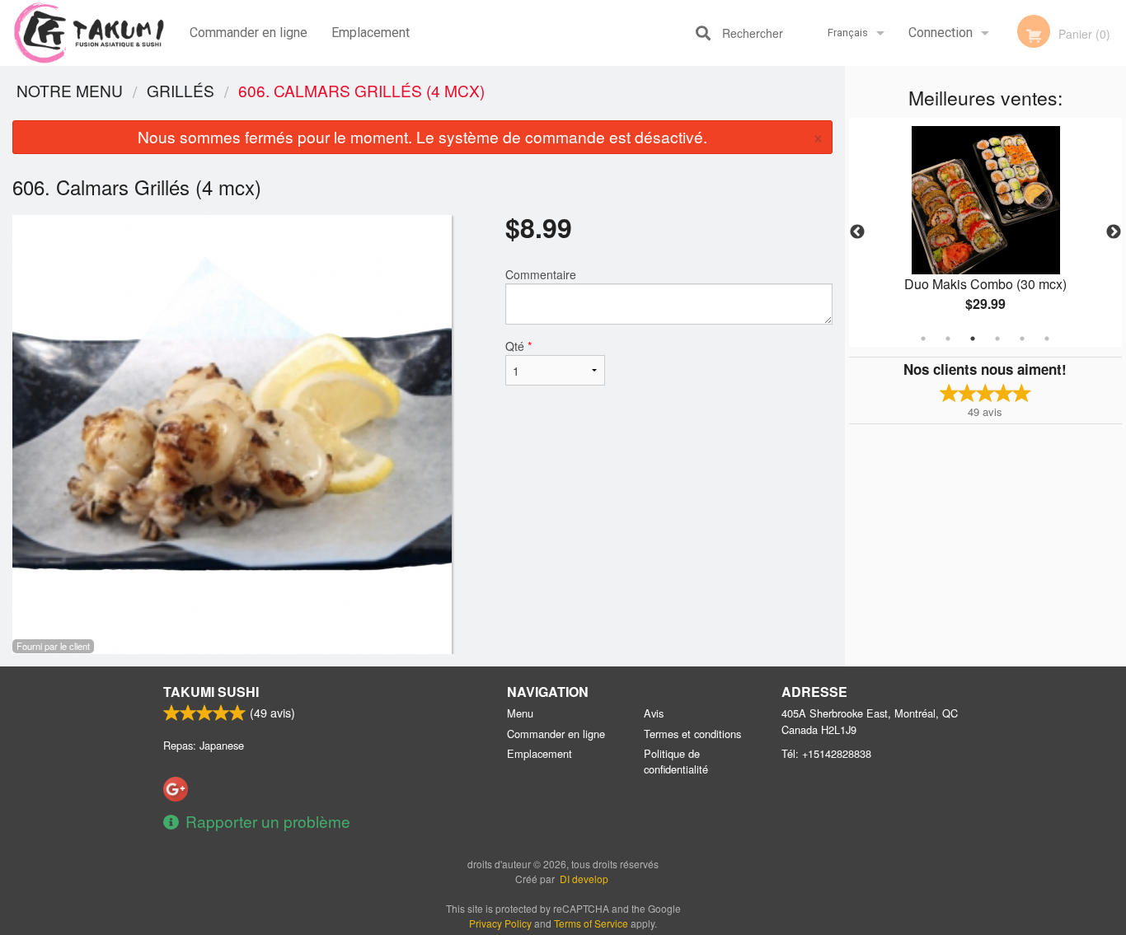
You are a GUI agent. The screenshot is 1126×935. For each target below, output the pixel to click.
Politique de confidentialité (676, 761)
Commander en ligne (248, 32)
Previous (857, 232)
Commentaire (540, 274)
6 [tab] (1047, 338)
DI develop (584, 879)
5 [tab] (1022, 338)
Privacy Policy (500, 923)
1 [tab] (923, 338)
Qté (518, 346)
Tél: (826, 753)
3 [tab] (972, 338)
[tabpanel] (986, 232)
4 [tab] (997, 338)
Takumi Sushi (211, 691)
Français (848, 32)
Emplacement (370, 32)
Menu (520, 713)
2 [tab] (948, 338)
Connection (940, 32)
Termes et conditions (692, 733)
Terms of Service (591, 923)
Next (1113, 232)
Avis (654, 713)
